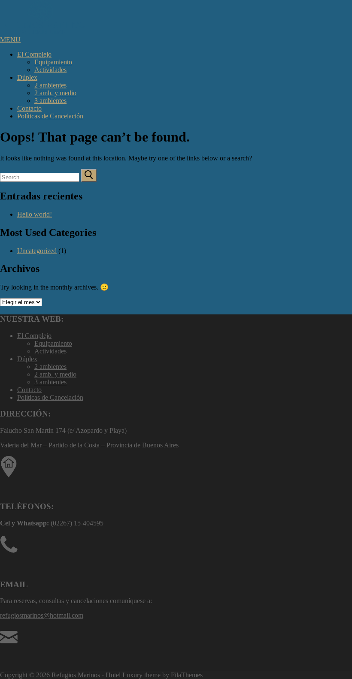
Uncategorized (37, 250)
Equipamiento (53, 62)
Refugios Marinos (76, 675)
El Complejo (34, 54)
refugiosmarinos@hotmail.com (41, 615)
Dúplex (27, 77)
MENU (10, 39)
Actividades (50, 69)
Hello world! (34, 214)
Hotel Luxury (124, 675)
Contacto (29, 108)
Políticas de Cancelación (50, 116)
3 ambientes (50, 100)
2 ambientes (50, 85)
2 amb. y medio (55, 93)
